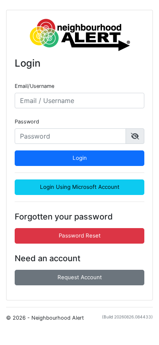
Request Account (79, 277)
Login (80, 158)
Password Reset (80, 235)
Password (27, 122)
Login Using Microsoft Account (79, 187)
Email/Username (34, 86)
